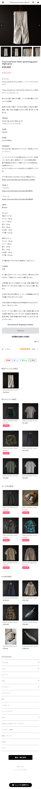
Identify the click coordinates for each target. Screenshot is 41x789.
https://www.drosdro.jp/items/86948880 (17, 199)
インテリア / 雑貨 (7, 730)
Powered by (18, 770)
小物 (3, 681)
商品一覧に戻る (20, 757)
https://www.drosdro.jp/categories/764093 (18, 180)
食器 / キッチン (7, 736)
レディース (5, 675)
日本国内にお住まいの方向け (20, 336)
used (3, 717)
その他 (4, 742)
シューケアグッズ (7, 711)
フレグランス (5, 705)
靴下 (3, 699)
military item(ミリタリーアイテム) (12, 723)
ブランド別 (5, 663)
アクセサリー (5, 687)
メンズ (3, 669)
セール (4, 748)
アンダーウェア (6, 693)
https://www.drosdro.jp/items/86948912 (17, 191)
